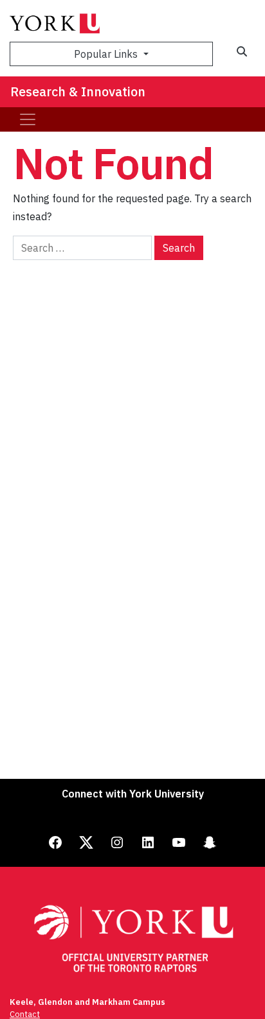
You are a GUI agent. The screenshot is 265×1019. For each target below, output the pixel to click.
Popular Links (107, 54)
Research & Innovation (77, 91)
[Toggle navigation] (27, 119)
